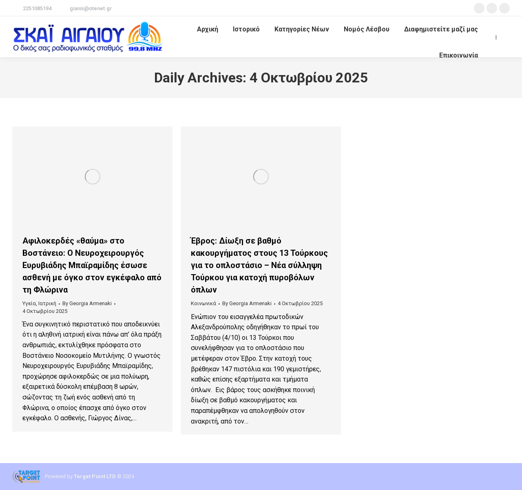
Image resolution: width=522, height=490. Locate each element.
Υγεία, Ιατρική (39, 303)
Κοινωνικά (203, 303)
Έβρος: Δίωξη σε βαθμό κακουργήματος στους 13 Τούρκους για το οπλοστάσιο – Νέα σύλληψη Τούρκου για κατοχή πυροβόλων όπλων (259, 265)
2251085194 (37, 8)
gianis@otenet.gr (91, 8)
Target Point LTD (95, 476)
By (87, 303)
